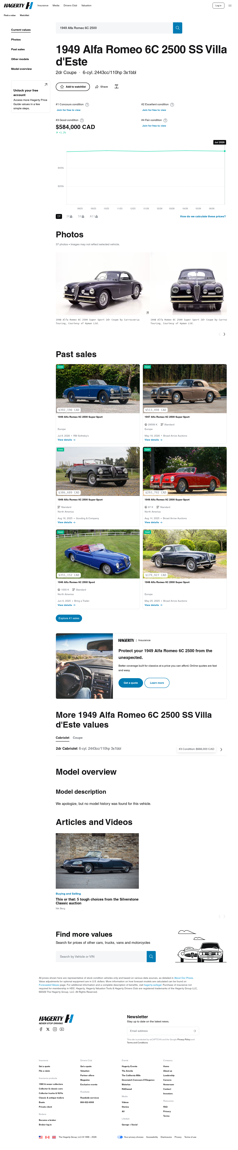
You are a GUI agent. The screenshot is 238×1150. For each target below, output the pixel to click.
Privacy (167, 1111)
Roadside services (89, 1098)
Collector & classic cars (51, 1089)
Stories (125, 1107)
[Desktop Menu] (230, 5)
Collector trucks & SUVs (51, 1093)
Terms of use (190, 1137)
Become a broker (47, 1120)
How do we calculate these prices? (203, 216)
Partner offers (87, 1075)
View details (65, 439)
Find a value (10, 15)
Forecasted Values (49, 984)
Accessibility (152, 1137)
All (123, 1111)
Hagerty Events (129, 1066)
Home (166, 1066)
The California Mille (131, 1075)
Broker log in (45, 1124)
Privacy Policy (183, 1039)
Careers (167, 1080)
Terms (166, 1116)
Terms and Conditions (137, 1042)
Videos (125, 1102)
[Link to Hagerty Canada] (47, 1137)
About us (167, 1071)
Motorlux (126, 1084)
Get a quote (131, 682)
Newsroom (168, 1084)
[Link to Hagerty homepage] (56, 1019)
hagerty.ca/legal (153, 984)
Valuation (84, 1071)
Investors (168, 1093)
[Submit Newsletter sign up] (194, 1030)
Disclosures (166, 1137)
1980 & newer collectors (51, 1084)
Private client (45, 1107)
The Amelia (127, 1071)
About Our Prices (183, 977)
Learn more (157, 682)
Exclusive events (88, 1084)
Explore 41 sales (69, 618)
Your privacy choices (133, 1137)
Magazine (85, 1080)
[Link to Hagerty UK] (54, 1137)
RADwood (127, 1089)
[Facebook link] (40, 1029)
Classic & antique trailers (51, 1098)
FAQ (165, 1107)
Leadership (168, 1075)
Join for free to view (68, 110)
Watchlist (24, 15)
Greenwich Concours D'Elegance (138, 1080)
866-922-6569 (87, 1102)
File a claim (44, 1071)
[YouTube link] (61, 1029)
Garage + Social (129, 1124)
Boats (42, 1102)
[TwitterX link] (47, 1029)
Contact (167, 1089)
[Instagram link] (54, 1029)
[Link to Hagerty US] (41, 1137)
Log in (218, 5)
